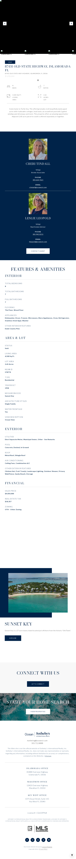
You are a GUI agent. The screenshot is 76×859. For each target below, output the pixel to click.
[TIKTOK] (43, 840)
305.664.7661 (38, 180)
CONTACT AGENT (38, 251)
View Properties (38, 711)
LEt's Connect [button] (38, 684)
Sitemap (48, 756)
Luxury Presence (47, 847)
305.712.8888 (37, 743)
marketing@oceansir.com (37, 741)
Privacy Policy (43, 849)
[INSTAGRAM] (33, 840)
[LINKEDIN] (38, 840)
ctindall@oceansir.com (38, 187)
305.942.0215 (38, 234)
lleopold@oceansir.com (38, 242)
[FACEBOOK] (27, 840)
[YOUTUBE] (49, 840)
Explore (13, 638)
